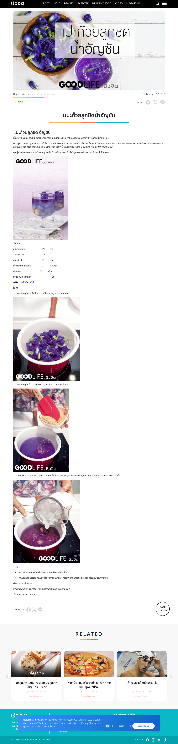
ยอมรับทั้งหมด (143, 726)
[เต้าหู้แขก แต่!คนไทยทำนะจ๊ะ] (142, 676)
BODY (46, 3)
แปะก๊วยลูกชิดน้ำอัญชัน (44, 94)
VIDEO (119, 3)
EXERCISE (83, 3)
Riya (20, 101)
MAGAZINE (133, 3)
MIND (56, 3)
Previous (7, 676)
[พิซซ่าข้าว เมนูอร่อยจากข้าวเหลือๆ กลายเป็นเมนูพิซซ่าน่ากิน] (89, 676)
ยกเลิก (121, 726)
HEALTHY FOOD (101, 3)
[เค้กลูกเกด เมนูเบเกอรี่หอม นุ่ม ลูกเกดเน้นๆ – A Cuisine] (36, 676)
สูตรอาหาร (26, 94)
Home (16, 94)
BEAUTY (69, 3)
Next (171, 676)
